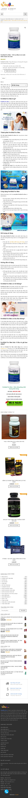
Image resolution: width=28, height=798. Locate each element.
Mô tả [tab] (3, 78)
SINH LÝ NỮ (4, 598)
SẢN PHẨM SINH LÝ (10, 19)
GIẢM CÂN (4, 583)
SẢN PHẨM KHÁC (5, 595)
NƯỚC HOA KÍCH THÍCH (7, 588)
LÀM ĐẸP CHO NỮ (6, 586)
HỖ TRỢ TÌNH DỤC (6, 585)
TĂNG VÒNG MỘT (6, 603)
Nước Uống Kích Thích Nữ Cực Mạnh (9, 593)
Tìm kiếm (23, 610)
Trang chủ (3, 19)
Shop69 (16, 794)
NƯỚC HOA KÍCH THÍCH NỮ (8, 591)
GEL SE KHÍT (4, 581)
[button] (25, 28)
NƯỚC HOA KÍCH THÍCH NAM (8, 590)
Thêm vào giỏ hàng (10, 71)
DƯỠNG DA (4, 580)
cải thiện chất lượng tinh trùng (17, 241)
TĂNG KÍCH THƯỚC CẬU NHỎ (8, 602)
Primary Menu (2, 14)
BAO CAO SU (5, 576)
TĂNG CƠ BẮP (5, 600)
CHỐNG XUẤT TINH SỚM (11, 74)
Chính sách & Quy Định (6, 787)
